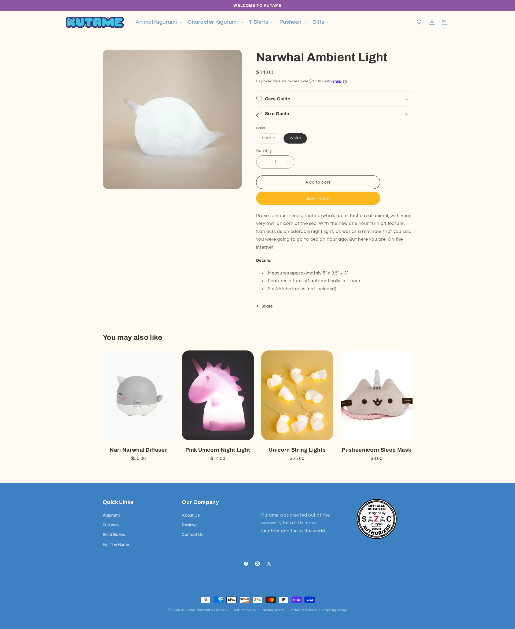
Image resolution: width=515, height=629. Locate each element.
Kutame (188, 609)
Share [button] (267, 306)
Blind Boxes (114, 535)
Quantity (264, 151)
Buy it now (318, 198)
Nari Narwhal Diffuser (138, 450)
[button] (158, 22)
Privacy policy (273, 610)
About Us (191, 515)
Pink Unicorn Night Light (217, 450)
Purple (271, 139)
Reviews (189, 525)
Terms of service (303, 610)
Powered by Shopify (212, 609)
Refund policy (245, 610)
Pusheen (111, 525)
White (295, 138)
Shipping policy (334, 610)
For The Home (116, 545)
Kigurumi (111, 515)
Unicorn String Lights (297, 450)
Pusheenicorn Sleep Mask (376, 450)
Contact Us (192, 535)
